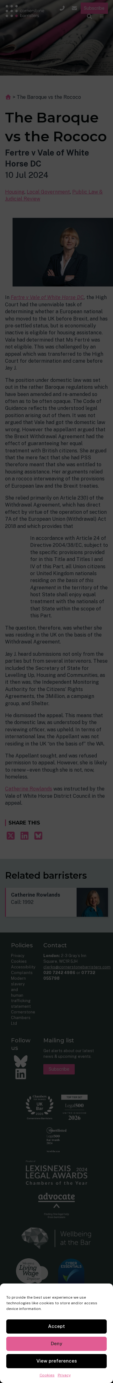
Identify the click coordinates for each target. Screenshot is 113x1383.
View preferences (56, 1360)
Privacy (64, 1375)
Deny (56, 1343)
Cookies (47, 1375)
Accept (56, 1326)
